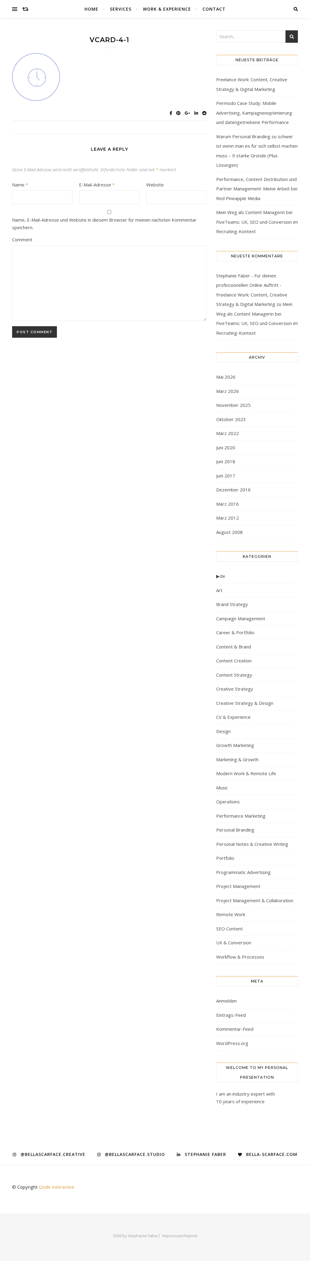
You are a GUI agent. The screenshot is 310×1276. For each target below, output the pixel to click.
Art (219, 590)
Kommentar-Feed (234, 1029)
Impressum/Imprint (179, 1235)
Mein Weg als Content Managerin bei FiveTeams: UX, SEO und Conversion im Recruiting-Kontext (257, 221)
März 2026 (227, 391)
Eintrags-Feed (231, 1015)
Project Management (238, 886)
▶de (220, 576)
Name (20, 185)
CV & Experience (233, 717)
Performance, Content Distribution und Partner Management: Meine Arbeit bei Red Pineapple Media (256, 188)
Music (222, 788)
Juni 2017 (225, 476)
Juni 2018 (225, 461)
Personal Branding (235, 830)
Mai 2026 (226, 377)
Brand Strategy (232, 604)
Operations (228, 802)
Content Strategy (234, 675)
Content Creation (234, 661)
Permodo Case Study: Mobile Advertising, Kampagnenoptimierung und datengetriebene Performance (254, 112)
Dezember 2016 (233, 490)
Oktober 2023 (231, 419)
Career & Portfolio (235, 632)
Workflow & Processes (240, 957)
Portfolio (225, 858)
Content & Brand (233, 647)
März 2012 (227, 518)
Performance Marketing (240, 816)
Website (155, 185)
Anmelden (226, 1001)
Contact (214, 9)
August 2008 (229, 532)
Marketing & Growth (237, 759)
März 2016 (227, 504)
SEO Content (229, 929)
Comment (22, 239)
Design (223, 731)
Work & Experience (167, 9)
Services (120, 9)
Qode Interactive (56, 1187)
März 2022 (227, 433)
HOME (91, 9)
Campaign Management (240, 618)
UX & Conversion (233, 942)
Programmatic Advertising (243, 872)
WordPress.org (232, 1043)
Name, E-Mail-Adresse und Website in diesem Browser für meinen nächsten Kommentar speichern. (104, 223)
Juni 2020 (225, 447)
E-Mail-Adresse (97, 185)
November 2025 (233, 405)
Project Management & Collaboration (254, 900)
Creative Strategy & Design (244, 703)
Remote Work (230, 914)
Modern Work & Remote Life (246, 773)
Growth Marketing (235, 745)
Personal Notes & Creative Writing (252, 844)
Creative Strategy (234, 689)
